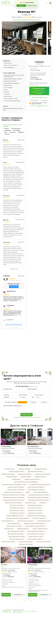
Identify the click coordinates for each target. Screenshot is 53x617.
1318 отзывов (40, 571)
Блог (28, 611)
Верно (21, 5)
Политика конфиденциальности (20, 611)
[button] (21, 458)
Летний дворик (6, 446)
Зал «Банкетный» (33, 446)
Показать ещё (14, 269)
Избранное (33, 611)
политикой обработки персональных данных (30, 417)
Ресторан (4, 564)
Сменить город (31, 5)
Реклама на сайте (16, 612)
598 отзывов (13, 571)
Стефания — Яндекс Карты (13, 327)
